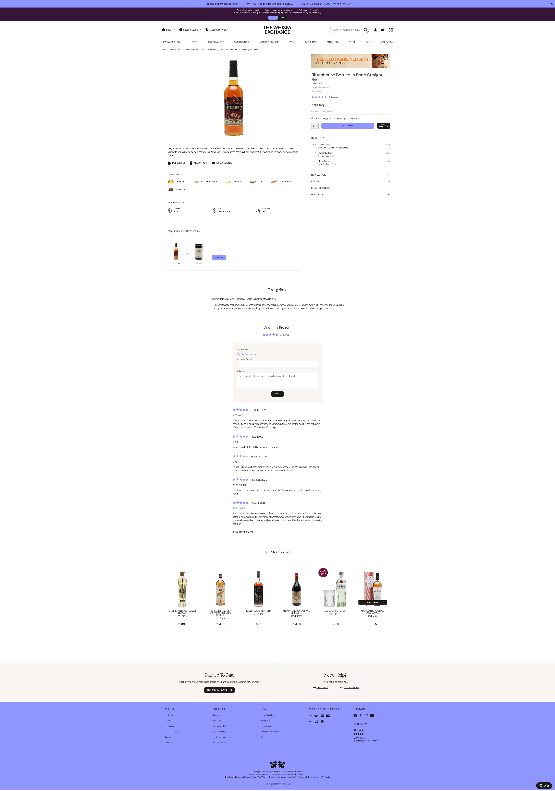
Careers (167, 742)
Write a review (242, 371)
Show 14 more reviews (243, 532)
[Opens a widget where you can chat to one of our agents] (544, 786)
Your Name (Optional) (245, 359)
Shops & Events (190, 29)
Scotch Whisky (216, 42)
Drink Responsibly (321, 188)
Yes (272, 18)
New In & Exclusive (171, 42)
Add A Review (242, 349)
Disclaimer (317, 194)
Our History (169, 721)
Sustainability (170, 737)
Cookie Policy (266, 726)
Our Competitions (219, 737)
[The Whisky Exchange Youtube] (372, 715)
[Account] (375, 30)
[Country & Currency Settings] (391, 30)
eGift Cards (217, 721)
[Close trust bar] (551, 4)
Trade (168, 29)
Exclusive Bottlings (220, 731)
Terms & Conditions (268, 715)
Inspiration (387, 42)
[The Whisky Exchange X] (361, 715)
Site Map (216, 715)
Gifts (194, 42)
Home (164, 50)
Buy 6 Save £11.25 (383, 126)
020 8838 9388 (351, 687)
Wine (292, 42)
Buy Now (219, 257)
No (282, 18)
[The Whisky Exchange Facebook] (355, 715)
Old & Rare (311, 42)
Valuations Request (220, 742)
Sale (368, 42)
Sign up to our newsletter (219, 690)
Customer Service (217, 29)
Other (352, 42)
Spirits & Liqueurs (269, 42)
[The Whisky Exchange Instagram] (366, 715)
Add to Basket (347, 125)
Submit (277, 394)
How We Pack (318, 174)
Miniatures (332, 42)
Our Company (170, 715)
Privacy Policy (266, 721)
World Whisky (242, 42)
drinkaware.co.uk (284, 784)
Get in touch (322, 687)
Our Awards (169, 726)
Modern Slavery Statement (271, 731)
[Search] (366, 30)
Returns (315, 181)
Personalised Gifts (219, 726)
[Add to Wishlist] (388, 75)
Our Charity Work (171, 731)
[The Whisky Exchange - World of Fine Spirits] (277, 30)
